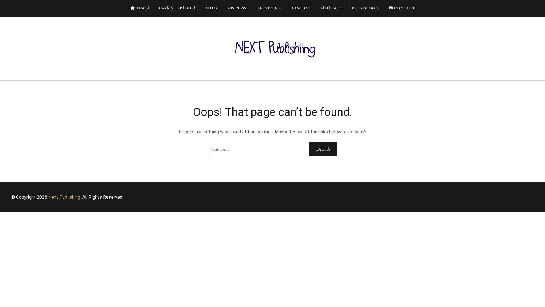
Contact (404, 8)
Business (236, 8)
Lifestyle (266, 8)
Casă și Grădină (177, 8)
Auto (211, 8)
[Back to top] (539, 301)
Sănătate (331, 8)
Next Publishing (64, 197)
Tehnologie (365, 8)
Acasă (142, 8)
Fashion (301, 8)
